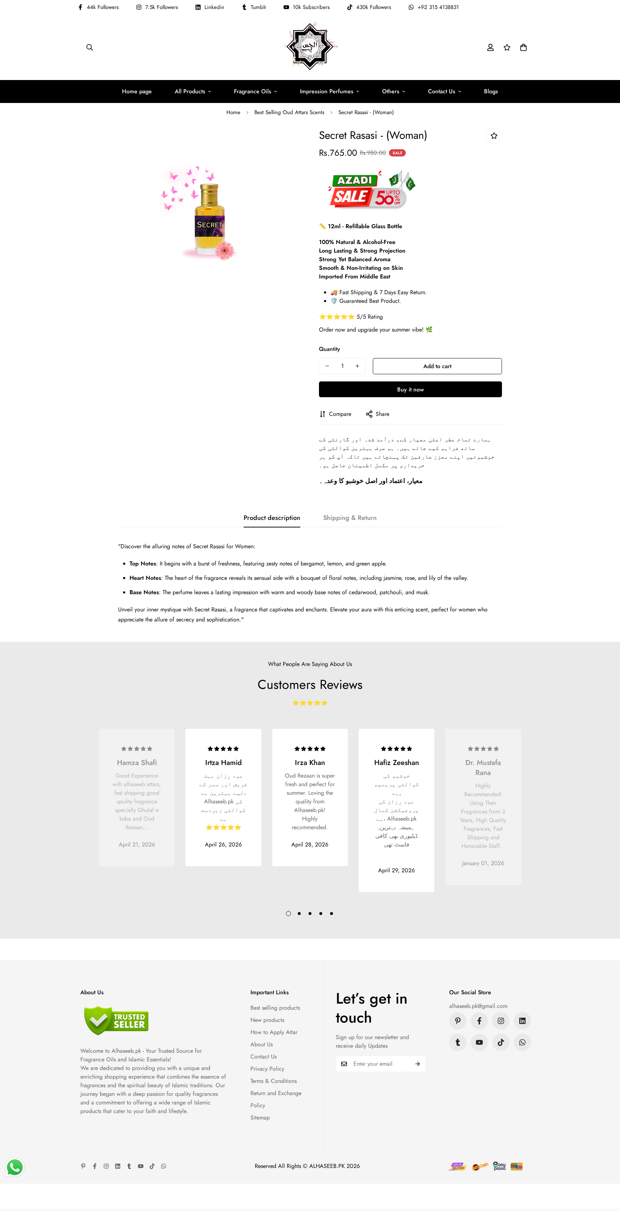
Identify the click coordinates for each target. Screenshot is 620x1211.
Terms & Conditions (273, 1081)
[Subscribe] (418, 1064)
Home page (137, 91)
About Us (261, 1044)
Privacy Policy (267, 1069)
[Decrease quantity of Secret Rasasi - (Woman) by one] (327, 366)
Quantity (329, 349)
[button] (523, 47)
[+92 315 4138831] (522, 1042)
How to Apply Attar (273, 1032)
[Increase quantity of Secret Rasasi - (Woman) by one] (357, 366)
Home (233, 112)
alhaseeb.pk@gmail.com (478, 1006)
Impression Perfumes (326, 91)
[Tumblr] (457, 1042)
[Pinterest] (457, 1020)
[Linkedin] (522, 1020)
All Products (190, 91)
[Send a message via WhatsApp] (15, 1167)
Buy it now (410, 389)
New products (267, 1020)
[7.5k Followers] (500, 1020)
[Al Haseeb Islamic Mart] (310, 47)
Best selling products (275, 1008)
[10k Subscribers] (479, 1042)
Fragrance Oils (252, 91)
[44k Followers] (479, 1020)
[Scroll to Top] (606, 1172)
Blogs (491, 91)
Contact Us (441, 91)
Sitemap (260, 1117)
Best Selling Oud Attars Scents (289, 112)
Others (390, 91)
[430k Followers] (500, 1042)
